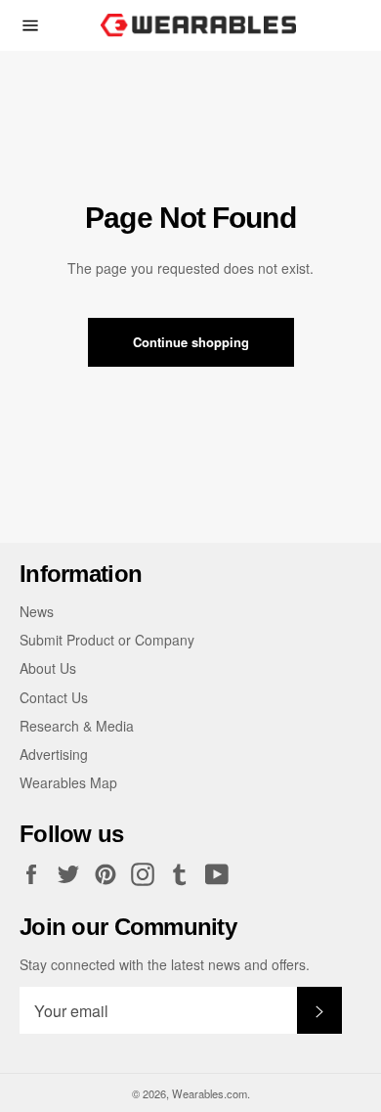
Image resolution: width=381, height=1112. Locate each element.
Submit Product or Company (107, 639)
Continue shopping (191, 342)
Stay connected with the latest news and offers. (165, 965)
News (37, 611)
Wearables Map (68, 782)
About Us (48, 668)
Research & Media (77, 725)
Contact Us (54, 697)
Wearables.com (209, 1093)
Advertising (54, 754)
